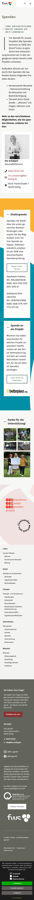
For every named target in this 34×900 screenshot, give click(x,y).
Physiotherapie (9, 603)
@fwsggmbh (12, 756)
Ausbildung (8, 659)
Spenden (7, 636)
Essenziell (16, 874)
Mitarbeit (6, 653)
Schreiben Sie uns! (13, 714)
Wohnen (7, 556)
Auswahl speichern (17, 888)
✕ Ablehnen (17, 893)
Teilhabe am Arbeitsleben (12, 574)
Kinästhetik (8, 600)
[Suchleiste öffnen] (25, 3)
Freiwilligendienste (11, 663)
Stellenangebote (10, 656)
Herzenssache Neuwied (12, 560)
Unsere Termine (17, 806)
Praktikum (8, 666)
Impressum (21, 848)
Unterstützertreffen (11, 612)
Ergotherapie (9, 597)
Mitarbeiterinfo (9, 848)
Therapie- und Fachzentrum (13, 594)
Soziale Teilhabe (9, 553)
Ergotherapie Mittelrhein (13, 616)
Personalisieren (17, 898)
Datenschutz (8, 850)
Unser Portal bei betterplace (17, 379)
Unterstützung (9, 639)
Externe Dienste (18, 879)
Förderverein (9, 642)
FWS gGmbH (7, 626)
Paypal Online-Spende (17, 267)
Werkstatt (7, 577)
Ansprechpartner (10, 629)
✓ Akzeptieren (17, 883)
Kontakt (7, 633)
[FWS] (7, 3)
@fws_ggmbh (12, 752)
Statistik (16, 876)
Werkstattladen (9, 583)
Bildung (7, 563)
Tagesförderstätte (10, 580)
